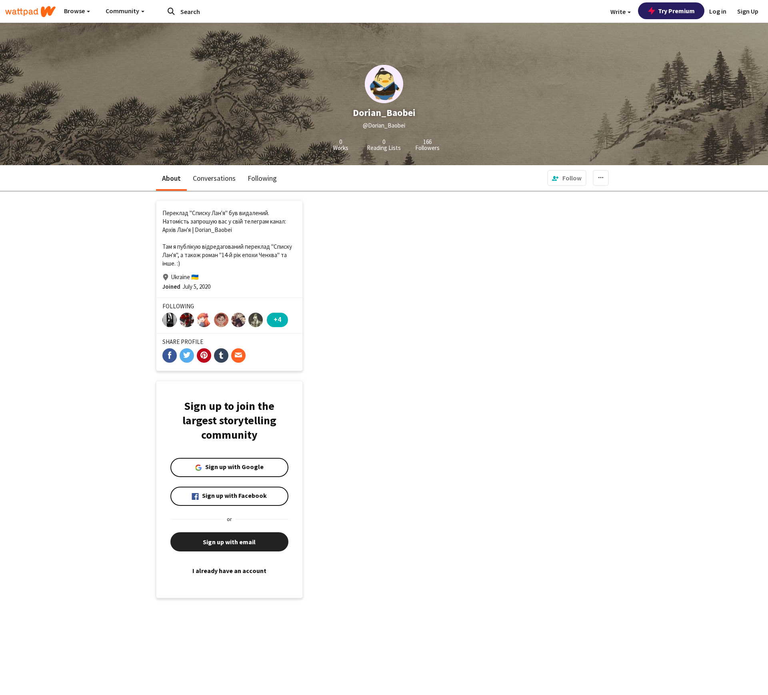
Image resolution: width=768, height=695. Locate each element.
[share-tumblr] (221, 355)
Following (262, 178)
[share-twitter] (187, 355)
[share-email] (238, 355)
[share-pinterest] (204, 355)
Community (123, 11)
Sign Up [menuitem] (747, 11)
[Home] (30, 11)
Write (618, 12)
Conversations (214, 178)
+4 (277, 319)
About (171, 178)
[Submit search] (171, 11)
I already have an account (229, 571)
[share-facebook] (169, 355)
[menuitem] (566, 178)
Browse (75, 11)
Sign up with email (229, 542)
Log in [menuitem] (717, 11)
